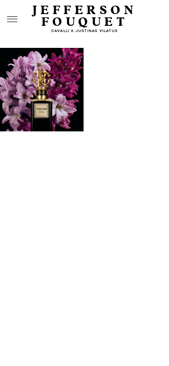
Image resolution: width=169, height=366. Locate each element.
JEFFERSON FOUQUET (84, 16)
